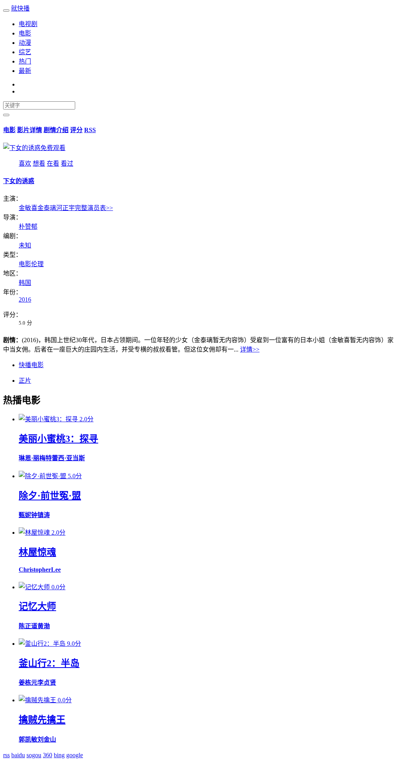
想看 (39, 163)
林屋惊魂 (37, 552)
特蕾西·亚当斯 (65, 458)
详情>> (250, 349)
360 (47, 755)
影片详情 (29, 130)
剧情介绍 (56, 130)
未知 (25, 245)
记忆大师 (37, 606)
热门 (25, 61)
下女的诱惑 (18, 181)
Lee (56, 569)
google (74, 755)
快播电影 (31, 365)
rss (6, 755)
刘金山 (46, 739)
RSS (90, 130)
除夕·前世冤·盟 (50, 496)
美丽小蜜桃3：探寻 (58, 439)
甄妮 (25, 515)
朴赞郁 (28, 226)
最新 (25, 70)
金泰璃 (46, 208)
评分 (76, 130)
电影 (25, 33)
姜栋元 (28, 682)
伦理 (37, 264)
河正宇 (65, 208)
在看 (53, 163)
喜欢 (25, 163)
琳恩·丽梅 (32, 458)
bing (59, 755)
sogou (33, 755)
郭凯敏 (28, 739)
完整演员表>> (94, 208)
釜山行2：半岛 (49, 663)
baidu (18, 755)
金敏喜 (28, 208)
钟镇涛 (40, 515)
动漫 (25, 42)
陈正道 (28, 626)
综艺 (25, 52)
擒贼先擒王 (42, 720)
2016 (25, 299)
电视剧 (28, 24)
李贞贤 (46, 682)
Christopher (35, 569)
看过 (67, 163)
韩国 (25, 282)
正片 (25, 380)
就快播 (20, 8)
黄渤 (43, 626)
